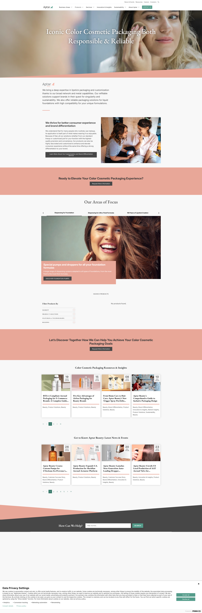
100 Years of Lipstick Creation (137, 213)
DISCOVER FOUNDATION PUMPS (57, 278)
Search (137, 525)
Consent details (8, 606)
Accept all (185, 595)
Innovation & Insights (104, 7)
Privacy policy (21, 606)
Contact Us (147, 7)
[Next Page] (57, 424)
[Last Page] (60, 424)
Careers (146, 2)
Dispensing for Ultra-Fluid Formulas (101, 213)
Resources (139, 2)
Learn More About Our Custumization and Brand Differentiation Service (71, 154)
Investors (153, 2)
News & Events (129, 2)
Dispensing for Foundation (64, 213)
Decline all (185, 599)
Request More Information (101, 183)
